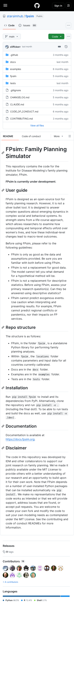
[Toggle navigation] (5, 5)
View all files (37, 125)
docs (13, 61)
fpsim (29, 16)
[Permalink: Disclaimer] (3, 448)
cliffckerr (15, 46)
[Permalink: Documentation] (3, 426)
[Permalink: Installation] (3, 387)
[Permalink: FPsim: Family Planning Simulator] (3, 152)
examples (15, 69)
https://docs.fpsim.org (20, 439)
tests (13, 83)
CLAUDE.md (17, 104)
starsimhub (15, 16)
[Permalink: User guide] (3, 190)
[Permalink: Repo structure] (3, 327)
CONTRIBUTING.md (21, 118)
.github (14, 54)
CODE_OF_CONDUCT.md (24, 111)
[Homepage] (37, 5)
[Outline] (69, 136)
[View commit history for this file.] (66, 46)
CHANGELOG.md (19, 97)
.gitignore (15, 90)
